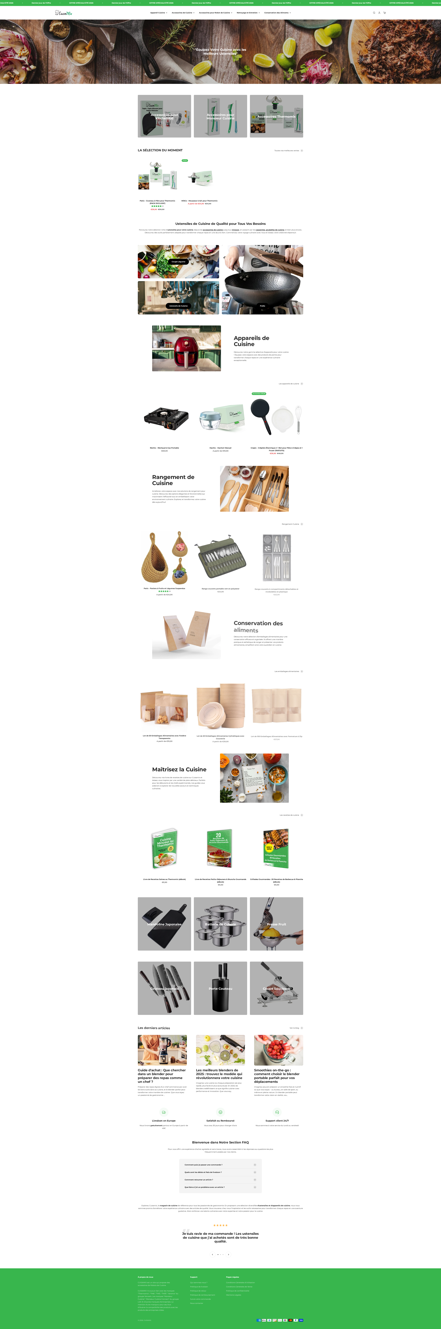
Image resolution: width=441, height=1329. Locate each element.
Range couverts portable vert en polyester (220, 588)
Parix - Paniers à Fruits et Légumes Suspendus (164, 588)
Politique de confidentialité (237, 1291)
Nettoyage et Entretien (247, 13)
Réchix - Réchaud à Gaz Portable (164, 448)
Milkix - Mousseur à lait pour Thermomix (199, 201)
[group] (220, 52)
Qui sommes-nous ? (198, 1282)
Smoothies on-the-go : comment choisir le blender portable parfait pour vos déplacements (277, 1076)
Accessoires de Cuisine (182, 13)
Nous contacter (196, 1303)
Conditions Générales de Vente (239, 1287)
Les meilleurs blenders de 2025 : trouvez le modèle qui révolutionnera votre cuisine (219, 1074)
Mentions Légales (233, 1295)
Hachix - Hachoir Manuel (220, 448)
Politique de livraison (199, 1287)
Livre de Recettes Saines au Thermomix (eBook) (164, 879)
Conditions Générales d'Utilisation (240, 1282)
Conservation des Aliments (276, 13)
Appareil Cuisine (157, 13)
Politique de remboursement (202, 1295)
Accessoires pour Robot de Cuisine (214, 13)
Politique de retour (198, 1291)
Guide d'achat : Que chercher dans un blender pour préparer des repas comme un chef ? (162, 1076)
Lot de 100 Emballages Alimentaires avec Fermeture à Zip (276, 735)
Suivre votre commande (200, 1299)
